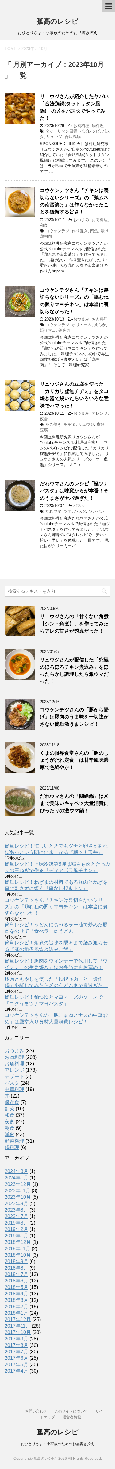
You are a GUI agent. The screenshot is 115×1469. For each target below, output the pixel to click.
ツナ (68, 511)
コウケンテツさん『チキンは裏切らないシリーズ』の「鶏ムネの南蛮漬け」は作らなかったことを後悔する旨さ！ (74, 201)
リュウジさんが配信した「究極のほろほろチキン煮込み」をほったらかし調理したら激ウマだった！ (74, 670)
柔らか (100, 324)
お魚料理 (14, 1063)
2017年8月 (16, 1345)
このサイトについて (71, 1411)
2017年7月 (16, 1351)
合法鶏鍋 (73, 136)
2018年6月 (16, 1280)
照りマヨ (48, 330)
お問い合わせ (36, 1411)
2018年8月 (16, 1268)
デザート (14, 1076)
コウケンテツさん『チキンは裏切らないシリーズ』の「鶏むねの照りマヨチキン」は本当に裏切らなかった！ (56, 907)
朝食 (9, 1128)
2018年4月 (16, 1293)
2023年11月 (17, 1190)
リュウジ (54, 136)
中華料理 (14, 1089)
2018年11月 (17, 1248)
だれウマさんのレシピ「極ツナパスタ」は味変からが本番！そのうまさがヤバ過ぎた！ (74, 491)
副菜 (9, 1108)
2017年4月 (16, 1371)
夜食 (44, 419)
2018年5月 (16, 1287)
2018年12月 (18, 1242)
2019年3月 (16, 1222)
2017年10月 (18, 1332)
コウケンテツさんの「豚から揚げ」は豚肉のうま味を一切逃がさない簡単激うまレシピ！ (74, 717)
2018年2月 (16, 1306)
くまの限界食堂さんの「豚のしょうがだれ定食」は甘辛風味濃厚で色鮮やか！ (74, 760)
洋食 (9, 1134)
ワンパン (97, 511)
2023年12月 (18, 1184)
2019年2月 (16, 1229)
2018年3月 (16, 1300)
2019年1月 (16, 1235)
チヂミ (70, 424)
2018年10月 (18, 1255)
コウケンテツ (57, 231)
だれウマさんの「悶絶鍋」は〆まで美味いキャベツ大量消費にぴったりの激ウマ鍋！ (74, 803)
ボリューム (82, 324)
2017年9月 (16, 1338)
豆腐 (44, 430)
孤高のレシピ (58, 21)
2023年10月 (18, 1197)
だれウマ (53, 511)
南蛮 (94, 231)
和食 (44, 225)
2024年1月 (16, 1177)
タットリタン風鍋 (61, 131)
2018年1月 (16, 1313)
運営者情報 (72, 1417)
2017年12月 (18, 1319)
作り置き (80, 231)
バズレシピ (90, 131)
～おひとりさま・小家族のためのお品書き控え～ (57, 1444)
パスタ (79, 505)
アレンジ (100, 413)
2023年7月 (16, 1216)
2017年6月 (16, 1358)
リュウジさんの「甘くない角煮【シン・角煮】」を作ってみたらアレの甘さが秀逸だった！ (74, 623)
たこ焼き (53, 424)
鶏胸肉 (46, 236)
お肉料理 (81, 125)
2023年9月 (16, 1203)
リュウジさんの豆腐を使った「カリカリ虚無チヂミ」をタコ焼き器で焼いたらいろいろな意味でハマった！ (74, 394)
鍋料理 (98, 125)
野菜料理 (14, 1141)
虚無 (101, 424)
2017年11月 (17, 1326)
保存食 (12, 1102)
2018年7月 (16, 1274)
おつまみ (81, 219)
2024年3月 (16, 1171)
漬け (105, 231)
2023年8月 (16, 1210)
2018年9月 (16, 1261)
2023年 (27, 48)
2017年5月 (16, 1364)
